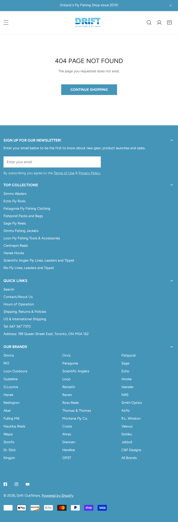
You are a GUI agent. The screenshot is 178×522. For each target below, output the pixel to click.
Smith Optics (131, 403)
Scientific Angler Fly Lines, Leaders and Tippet (38, 260)
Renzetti (68, 387)
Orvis (66, 355)
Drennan (68, 442)
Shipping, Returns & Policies (24, 312)
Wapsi (8, 434)
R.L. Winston (130, 418)
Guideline (10, 379)
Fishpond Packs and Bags (23, 216)
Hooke (126, 379)
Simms (8, 355)
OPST (66, 458)
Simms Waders (14, 194)
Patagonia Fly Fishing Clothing (26, 208)
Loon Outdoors (15, 371)
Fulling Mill (11, 418)
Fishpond (128, 355)
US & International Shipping (24, 319)
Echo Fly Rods (14, 201)
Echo (125, 371)
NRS (124, 395)
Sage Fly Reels (14, 223)
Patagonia (70, 363)
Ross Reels (70, 403)
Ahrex (66, 434)
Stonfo (8, 442)
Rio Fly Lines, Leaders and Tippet (28, 268)
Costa (67, 426)
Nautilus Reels (14, 426)
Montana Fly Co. (75, 418)
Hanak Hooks (13, 253)
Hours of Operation (18, 304)
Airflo (125, 410)
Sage (125, 363)
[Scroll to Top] (169, 497)
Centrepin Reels (15, 246)
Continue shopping (89, 90)
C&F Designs (131, 450)
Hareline (68, 450)
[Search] (149, 22)
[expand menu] (6, 22)
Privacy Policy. (90, 173)
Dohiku (126, 434)
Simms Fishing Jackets (20, 231)
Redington (11, 403)
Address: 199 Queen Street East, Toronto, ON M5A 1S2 (46, 334)
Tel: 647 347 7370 (17, 326)
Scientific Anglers (75, 371)
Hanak (8, 395)
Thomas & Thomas (76, 410)
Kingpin (9, 458)
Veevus (127, 426)
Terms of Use (64, 173)
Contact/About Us (18, 297)
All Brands (129, 458)
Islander (127, 387)
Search (8, 289)
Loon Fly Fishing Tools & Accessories (31, 238)
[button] (169, 22)
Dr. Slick (9, 450)
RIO (6, 363)
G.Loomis (10, 387)
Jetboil (126, 442)
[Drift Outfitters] (87, 22)
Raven (67, 395)
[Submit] (94, 161)
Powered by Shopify (57, 496)
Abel (6, 410)
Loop (66, 379)
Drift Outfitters (28, 496)
